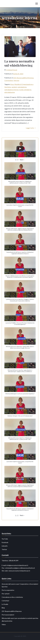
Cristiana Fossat (11, 70)
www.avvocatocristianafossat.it (19, 571)
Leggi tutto (30, 128)
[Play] (20, 148)
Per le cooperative (8, 590)
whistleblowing (9, 92)
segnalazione (22, 87)
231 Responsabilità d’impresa (12, 611)
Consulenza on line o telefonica (12, 597)
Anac (12, 84)
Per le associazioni (8, 615)
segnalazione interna (11, 90)
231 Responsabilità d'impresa (23, 78)
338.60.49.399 (13, 560)
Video (4, 624)
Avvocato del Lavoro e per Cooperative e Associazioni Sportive (20, 585)
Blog (3, 608)
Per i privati (5, 594)
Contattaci (5, 601)
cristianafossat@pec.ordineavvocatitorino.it (20, 568)
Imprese (16, 80)
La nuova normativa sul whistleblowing (19, 63)
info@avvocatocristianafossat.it (17, 565)
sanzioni (14, 87)
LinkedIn (5, 546)
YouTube (5, 539)
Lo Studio (5, 604)
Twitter (4, 549)
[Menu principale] (36, 3)
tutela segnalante (25, 90)
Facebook (5, 542)
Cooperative (8, 80)
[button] (22, 159)
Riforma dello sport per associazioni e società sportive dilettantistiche (20, 619)
